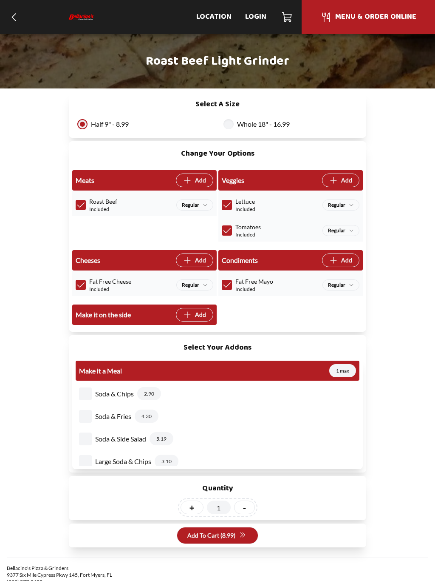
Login (255, 17)
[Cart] (287, 17)
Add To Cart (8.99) (211, 535)
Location (214, 17)
